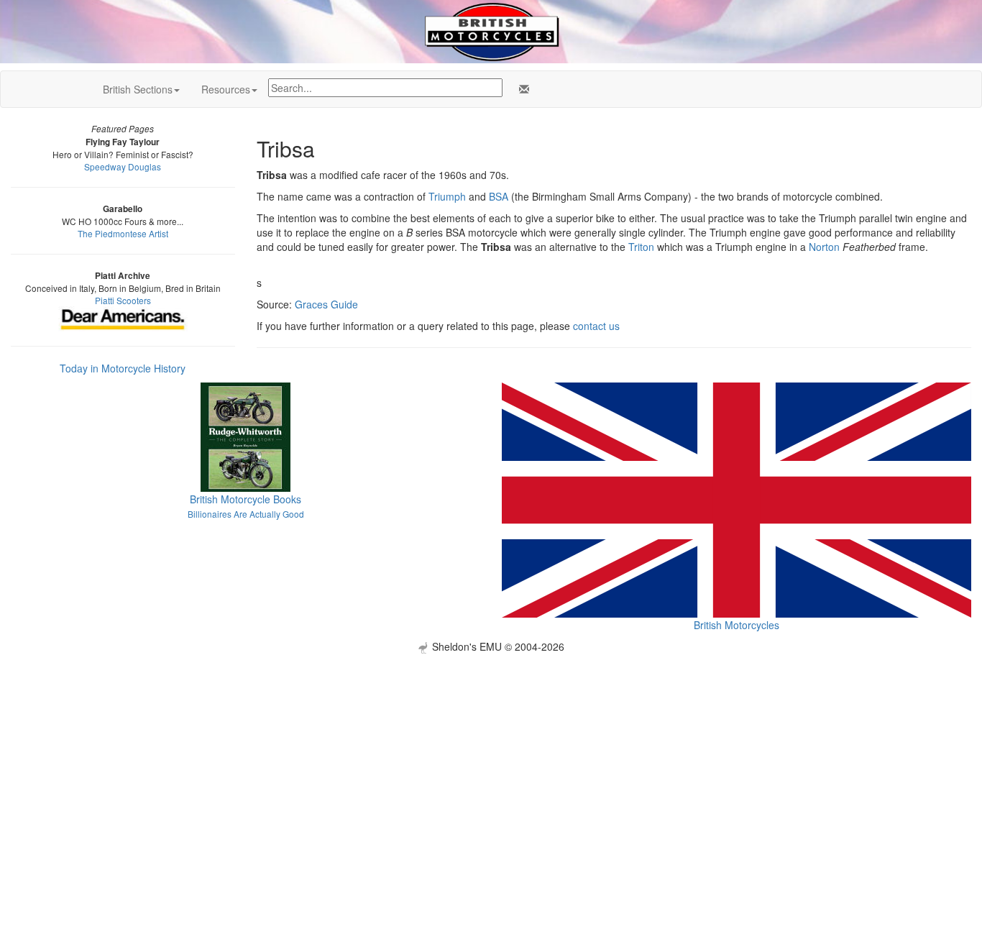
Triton (641, 246)
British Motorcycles (736, 625)
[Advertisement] (491, 754)
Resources (225, 89)
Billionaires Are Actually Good (246, 514)
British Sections (138, 89)
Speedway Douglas (122, 166)
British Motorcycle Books (245, 499)
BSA (498, 196)
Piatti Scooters (123, 300)
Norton (824, 246)
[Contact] (521, 89)
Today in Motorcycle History (122, 368)
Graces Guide (326, 304)
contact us (596, 326)
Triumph (447, 196)
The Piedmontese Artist (123, 233)
